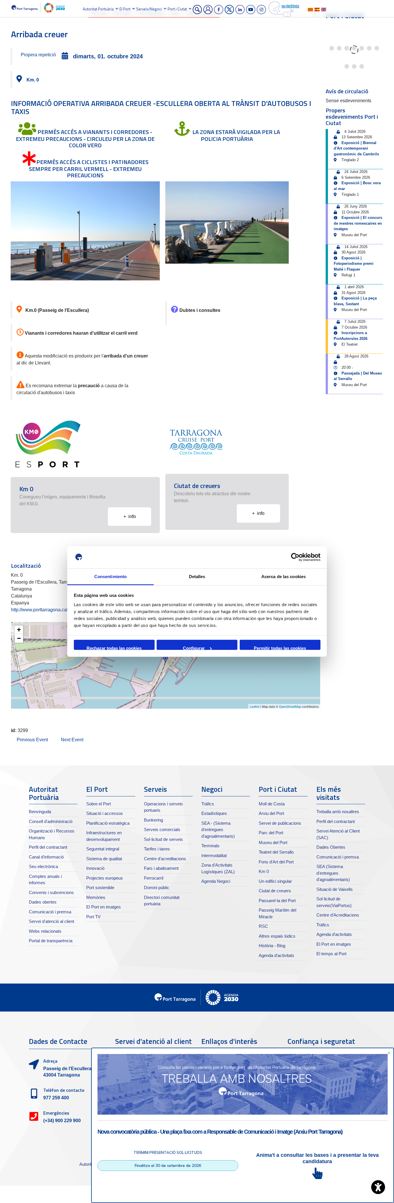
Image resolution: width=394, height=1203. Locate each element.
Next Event (72, 739)
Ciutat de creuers (275, 890)
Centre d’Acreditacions (337, 915)
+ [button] (19, 629)
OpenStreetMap (290, 706)
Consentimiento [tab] (110, 576)
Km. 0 (33, 79)
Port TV (93, 916)
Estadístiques (214, 813)
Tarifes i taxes (157, 848)
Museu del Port (273, 842)
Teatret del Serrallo (276, 852)
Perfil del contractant (48, 847)
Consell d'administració (50, 821)
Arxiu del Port (271, 813)
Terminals (210, 845)
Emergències (56, 1112)
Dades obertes (43, 902)
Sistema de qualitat (104, 858)
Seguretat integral (102, 848)
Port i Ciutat (177, 9)
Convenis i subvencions (51, 892)
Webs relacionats (45, 931)
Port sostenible (100, 887)
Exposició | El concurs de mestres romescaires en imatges (358, 223)
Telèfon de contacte (63, 1090)
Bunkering (153, 819)
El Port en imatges (103, 906)
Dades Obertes (330, 847)
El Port (124, 9)
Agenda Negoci (215, 881)
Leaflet (254, 706)
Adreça (50, 1060)
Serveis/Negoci (149, 9)
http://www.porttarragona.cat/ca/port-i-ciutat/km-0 (60, 609)
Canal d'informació (46, 856)
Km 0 (264, 871)
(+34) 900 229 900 (62, 1120)
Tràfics (207, 803)
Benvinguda (40, 811)
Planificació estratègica (108, 823)
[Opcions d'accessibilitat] (378, 1187)
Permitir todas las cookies (280, 648)
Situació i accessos (104, 813)
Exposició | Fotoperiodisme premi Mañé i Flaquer (354, 263)
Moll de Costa (272, 803)
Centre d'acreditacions (165, 858)
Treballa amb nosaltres (337, 811)
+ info (129, 516)
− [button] (19, 638)
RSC (263, 926)
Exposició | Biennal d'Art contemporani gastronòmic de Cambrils (356, 148)
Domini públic (156, 887)
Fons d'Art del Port (276, 861)
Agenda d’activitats (334, 934)
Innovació (95, 868)
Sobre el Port (98, 803)
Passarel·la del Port (277, 900)
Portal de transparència (50, 940)
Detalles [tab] (197, 576)
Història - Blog (272, 945)
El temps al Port (331, 953)
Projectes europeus (104, 878)
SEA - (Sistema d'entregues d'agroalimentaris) (218, 830)
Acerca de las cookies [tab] (283, 576)
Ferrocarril (153, 878)
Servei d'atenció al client (51, 921)
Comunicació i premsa (50, 911)
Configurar (194, 648)
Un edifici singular (275, 881)
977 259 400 (56, 1097)
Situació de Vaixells (334, 889)
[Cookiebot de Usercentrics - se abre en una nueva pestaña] (295, 557)
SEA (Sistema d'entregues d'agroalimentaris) (333, 873)
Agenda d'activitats (276, 955)
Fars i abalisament (161, 868)
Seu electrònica (43, 866)
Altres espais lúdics (277, 936)
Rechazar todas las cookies (114, 648)
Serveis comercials (162, 829)
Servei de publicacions (280, 823)
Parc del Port (271, 832)
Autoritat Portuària (98, 9)
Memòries (95, 897)
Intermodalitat (214, 855)
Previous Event (32, 739)
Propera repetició (38, 54)
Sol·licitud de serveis (163, 839)
